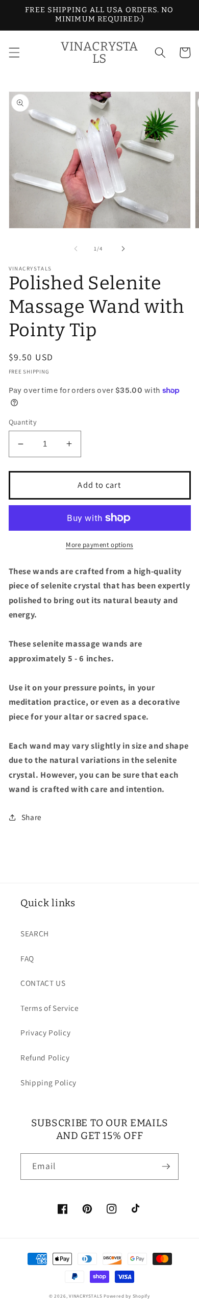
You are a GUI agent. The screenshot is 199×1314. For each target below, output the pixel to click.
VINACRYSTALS (85, 1296)
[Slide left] (76, 248)
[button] (14, 52)
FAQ (27, 958)
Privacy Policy (45, 1032)
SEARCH (34, 933)
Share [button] (31, 817)
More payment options (99, 544)
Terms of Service (49, 1008)
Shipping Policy (48, 1082)
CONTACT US (43, 983)
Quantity (23, 422)
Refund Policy (45, 1057)
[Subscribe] (166, 1166)
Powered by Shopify (127, 1296)
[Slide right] (123, 248)
